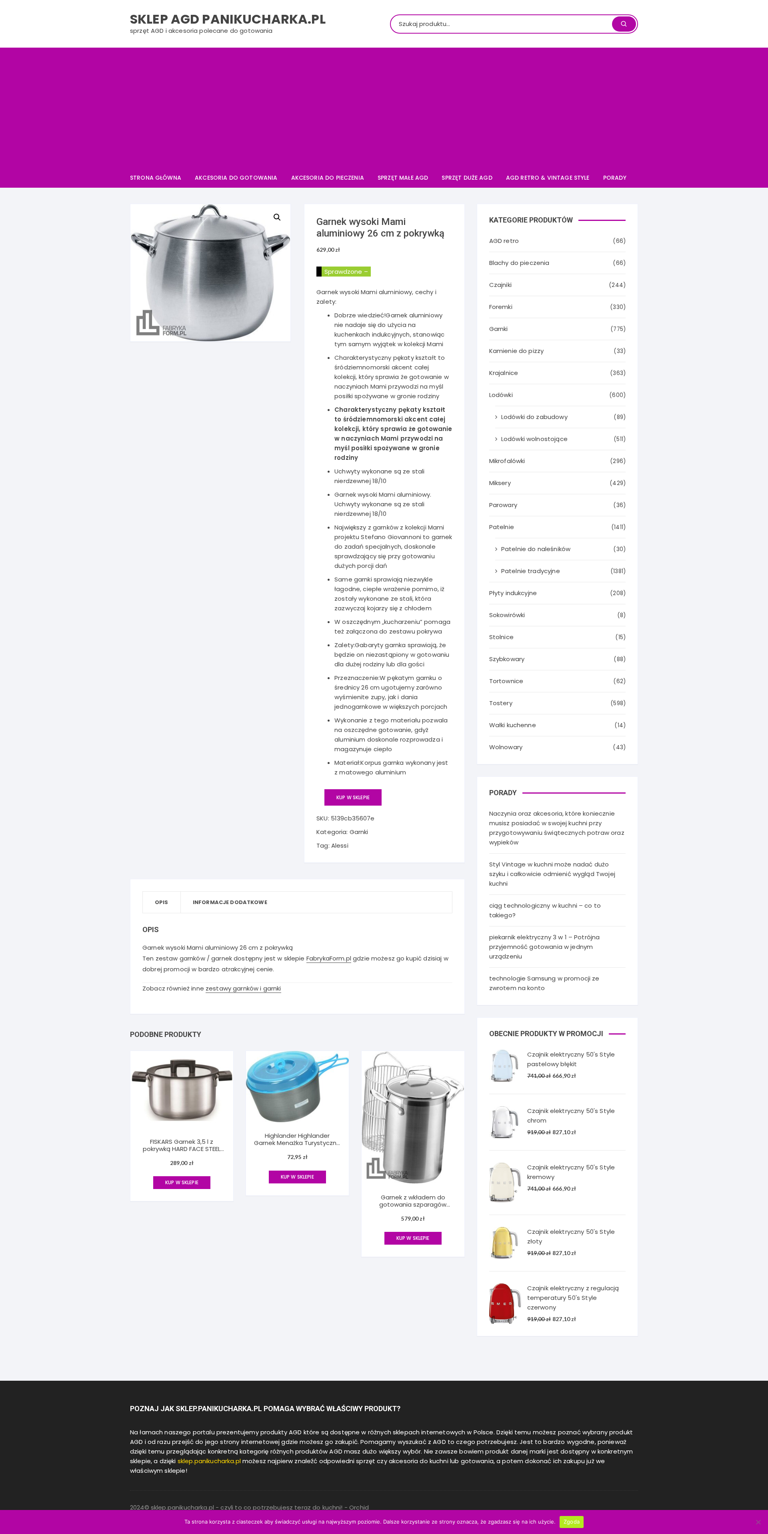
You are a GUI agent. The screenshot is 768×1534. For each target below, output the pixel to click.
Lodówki (501, 395)
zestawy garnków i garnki (243, 988)
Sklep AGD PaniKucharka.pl (228, 19)
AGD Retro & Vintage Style (548, 178)
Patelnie (501, 527)
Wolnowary (505, 747)
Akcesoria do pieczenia (327, 178)
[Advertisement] (384, 108)
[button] (277, 217)
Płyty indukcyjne (513, 593)
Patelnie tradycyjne (530, 571)
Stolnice (501, 637)
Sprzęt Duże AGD (467, 178)
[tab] (162, 902)
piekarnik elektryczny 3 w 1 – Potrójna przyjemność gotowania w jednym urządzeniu (544, 947)
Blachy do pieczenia (519, 263)
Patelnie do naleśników (535, 549)
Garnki (359, 832)
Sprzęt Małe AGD (403, 178)
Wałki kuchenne (512, 725)
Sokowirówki (507, 615)
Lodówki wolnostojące (534, 439)
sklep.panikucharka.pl (209, 1461)
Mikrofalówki (507, 461)
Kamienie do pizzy (516, 351)
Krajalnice (503, 373)
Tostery (500, 703)
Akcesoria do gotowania (236, 178)
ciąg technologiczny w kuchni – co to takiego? (545, 910)
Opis (161, 902)
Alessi (339, 845)
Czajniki (500, 285)
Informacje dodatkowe (230, 902)
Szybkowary (507, 659)
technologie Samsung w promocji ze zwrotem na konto (544, 983)
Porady (614, 178)
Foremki (500, 307)
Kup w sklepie (353, 797)
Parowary (503, 505)
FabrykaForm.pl (328, 958)
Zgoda (572, 1521)
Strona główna (155, 178)
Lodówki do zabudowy (534, 417)
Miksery (500, 483)
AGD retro (504, 241)
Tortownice (506, 681)
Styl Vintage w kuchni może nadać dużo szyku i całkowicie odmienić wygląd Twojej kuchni (552, 874)
